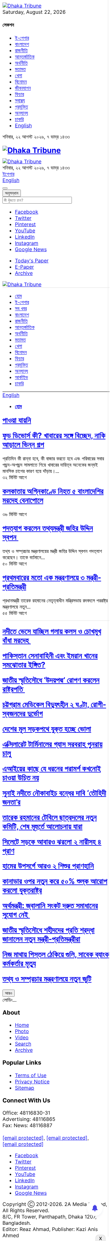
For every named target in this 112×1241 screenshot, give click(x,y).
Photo (22, 1031)
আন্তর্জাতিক (25, 56)
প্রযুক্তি (21, 107)
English (23, 125)
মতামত (20, 69)
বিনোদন (21, 82)
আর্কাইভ (21, 377)
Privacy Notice (32, 1081)
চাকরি (19, 119)
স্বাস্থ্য (20, 100)
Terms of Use (30, 1075)
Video (22, 1037)
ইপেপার (8, 174)
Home (22, 1025)
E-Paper (24, 267)
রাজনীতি (21, 50)
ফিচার (19, 94)
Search (23, 1044)
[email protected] (23, 1138)
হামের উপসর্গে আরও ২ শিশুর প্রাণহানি (48, 865)
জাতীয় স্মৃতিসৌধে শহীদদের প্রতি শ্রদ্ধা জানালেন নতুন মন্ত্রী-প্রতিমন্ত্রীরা (48, 934)
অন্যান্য (21, 113)
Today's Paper (32, 260)
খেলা (18, 75)
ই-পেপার (22, 38)
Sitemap (24, 1088)
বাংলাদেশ (22, 44)
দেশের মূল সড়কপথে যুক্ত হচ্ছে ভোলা (46, 728)
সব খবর (21, 308)
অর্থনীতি (21, 63)
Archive (24, 273)
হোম (18, 296)
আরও (8, 992)
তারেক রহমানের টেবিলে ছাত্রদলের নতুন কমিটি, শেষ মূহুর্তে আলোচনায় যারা (49, 822)
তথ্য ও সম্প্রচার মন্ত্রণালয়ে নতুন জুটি (46, 978)
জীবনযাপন (23, 88)
